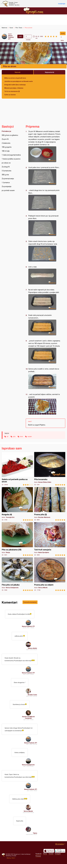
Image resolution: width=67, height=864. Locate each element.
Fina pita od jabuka (17, 574)
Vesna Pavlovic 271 (11, 37)
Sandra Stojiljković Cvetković (28, 717)
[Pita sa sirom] (44, 154)
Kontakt (14, 855)
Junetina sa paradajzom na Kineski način (18, 81)
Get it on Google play (60, 851)
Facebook (38, 853)
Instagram (58, 853)
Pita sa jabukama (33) (17, 539)
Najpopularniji (49, 72)
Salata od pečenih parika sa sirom (17, 469)
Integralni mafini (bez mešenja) (15, 84)
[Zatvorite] (1, 3)
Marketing (8, 855)
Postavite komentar (30, 602)
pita (14, 436)
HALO (13, 858)
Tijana (35, 833)
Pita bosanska (49, 469)
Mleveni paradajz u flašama (13, 88)
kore (21, 436)
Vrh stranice (59, 844)
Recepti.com (33, 10)
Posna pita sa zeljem (49, 574)
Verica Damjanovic (28, 764)
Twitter (45, 853)
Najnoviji (17, 72)
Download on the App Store (49, 851)
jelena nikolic (32, 648)
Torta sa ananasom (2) (12, 91)
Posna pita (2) (49, 504)
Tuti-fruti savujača (49, 539)
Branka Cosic (32, 694)
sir (7, 436)
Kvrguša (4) (17, 504)
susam (30, 436)
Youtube (51, 853)
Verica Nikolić (28, 811)
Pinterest (38, 856)
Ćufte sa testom (10, 94)
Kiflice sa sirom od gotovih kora (15, 78)
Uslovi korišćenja (25, 854)
